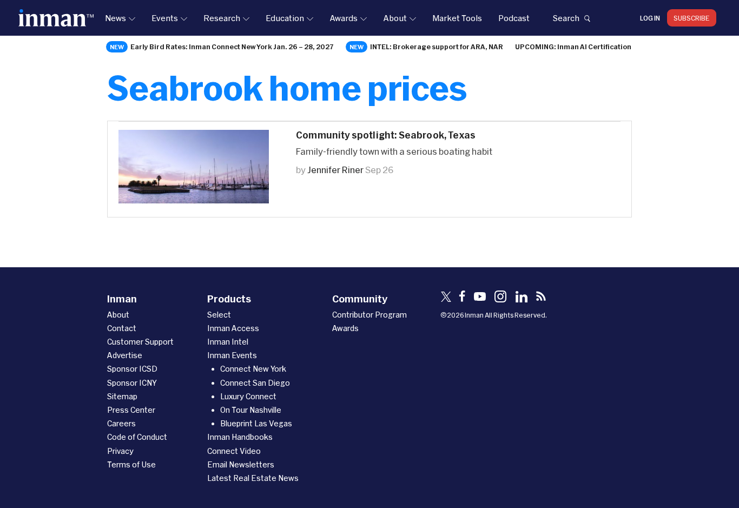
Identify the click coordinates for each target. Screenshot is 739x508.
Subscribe (692, 18)
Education (285, 18)
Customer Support (140, 341)
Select (219, 314)
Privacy (120, 451)
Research (221, 18)
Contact (121, 328)
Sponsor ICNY (132, 382)
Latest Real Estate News (253, 478)
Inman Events (232, 355)
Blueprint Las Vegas (256, 423)
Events (164, 18)
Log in (650, 18)
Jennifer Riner (335, 169)
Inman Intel (227, 341)
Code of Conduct (137, 436)
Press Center (131, 409)
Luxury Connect (248, 396)
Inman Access (233, 328)
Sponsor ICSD (132, 368)
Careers (121, 423)
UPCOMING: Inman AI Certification (573, 46)
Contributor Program (369, 314)
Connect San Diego (255, 382)
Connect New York (253, 368)
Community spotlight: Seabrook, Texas (386, 135)
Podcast (514, 18)
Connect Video (234, 451)
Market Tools (457, 18)
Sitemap (122, 396)
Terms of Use (131, 464)
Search (565, 18)
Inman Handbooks (240, 436)
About (395, 18)
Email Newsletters (240, 464)
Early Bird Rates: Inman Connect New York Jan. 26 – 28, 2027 (232, 46)
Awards (343, 18)
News (115, 18)
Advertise (124, 355)
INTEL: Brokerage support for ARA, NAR (436, 46)
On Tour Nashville (250, 409)
